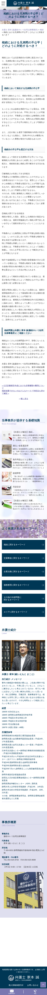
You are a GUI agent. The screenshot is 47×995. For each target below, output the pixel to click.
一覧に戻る (23, 399)
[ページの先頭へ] (43, 984)
